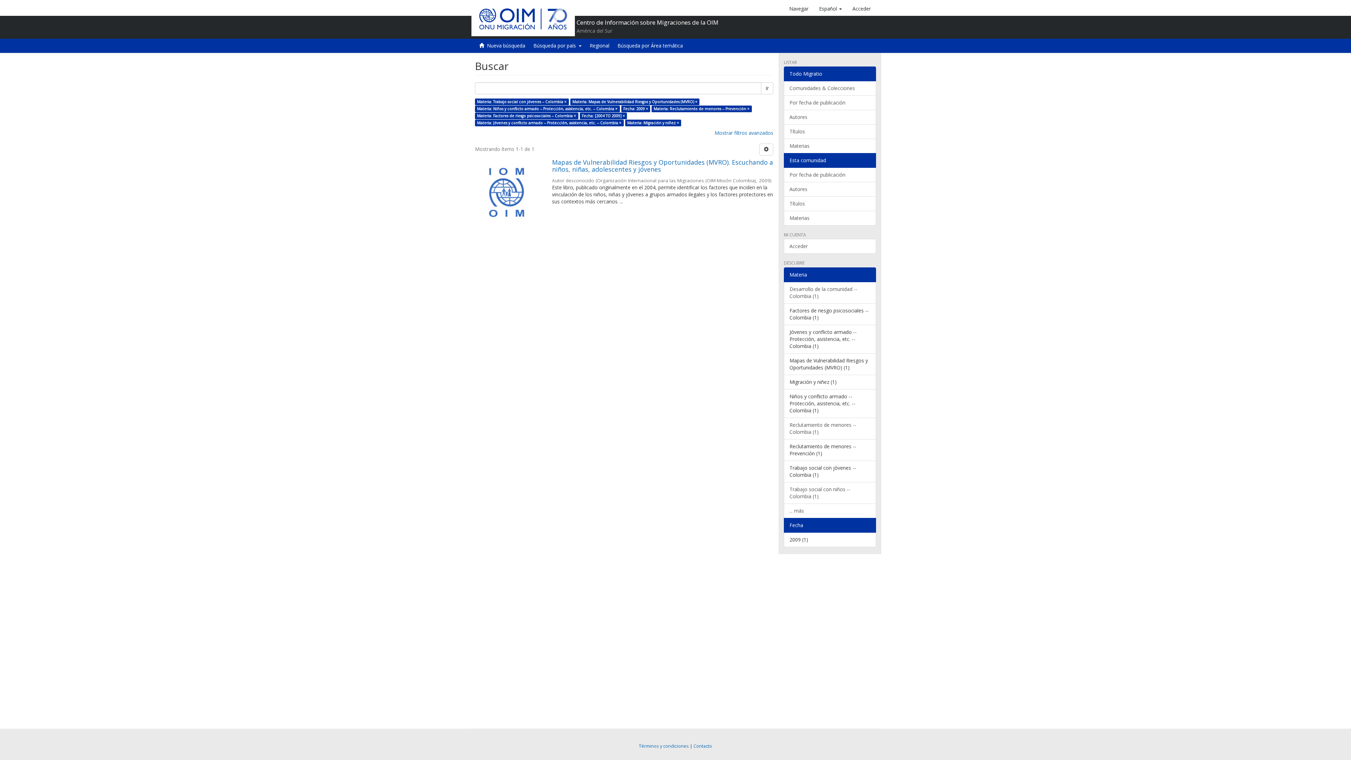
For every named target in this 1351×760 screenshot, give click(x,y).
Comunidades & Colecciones (822, 88)
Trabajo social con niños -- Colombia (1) (819, 493)
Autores (798, 117)
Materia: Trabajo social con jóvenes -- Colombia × (521, 101)
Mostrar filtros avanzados (744, 132)
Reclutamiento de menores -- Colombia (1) (822, 428)
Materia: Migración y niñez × (653, 122)
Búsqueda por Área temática (650, 45)
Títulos (797, 131)
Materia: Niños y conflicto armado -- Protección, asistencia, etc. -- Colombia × (547, 108)
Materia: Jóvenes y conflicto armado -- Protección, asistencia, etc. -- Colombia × (549, 122)
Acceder (798, 246)
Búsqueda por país (556, 45)
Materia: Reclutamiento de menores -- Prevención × (701, 108)
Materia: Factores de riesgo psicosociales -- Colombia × (526, 115)
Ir (767, 88)
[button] (830, 9)
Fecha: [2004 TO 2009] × (603, 115)
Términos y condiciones (664, 746)
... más (796, 510)
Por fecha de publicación (817, 102)
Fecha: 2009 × (635, 108)
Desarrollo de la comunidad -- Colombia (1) (823, 292)
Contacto (702, 746)
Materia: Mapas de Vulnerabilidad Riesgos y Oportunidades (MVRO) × (634, 101)
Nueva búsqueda (506, 45)
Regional (599, 45)
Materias (799, 145)
